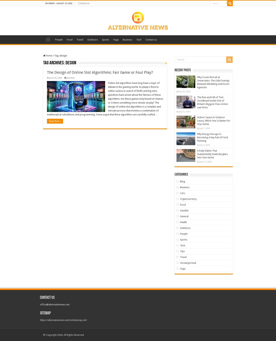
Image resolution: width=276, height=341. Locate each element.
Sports (105, 39)
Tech (138, 39)
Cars (182, 193)
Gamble (71, 78)
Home (48, 39)
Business (127, 39)
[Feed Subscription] (166, 63)
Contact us (83, 3)
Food (69, 39)
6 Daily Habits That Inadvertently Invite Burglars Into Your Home (212, 154)
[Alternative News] (138, 20)
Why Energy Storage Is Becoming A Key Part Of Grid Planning (212, 137)
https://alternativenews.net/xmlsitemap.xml (63, 320)
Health (183, 222)
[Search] (230, 3)
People (59, 39)
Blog (182, 181)
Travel (80, 39)
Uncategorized (188, 262)
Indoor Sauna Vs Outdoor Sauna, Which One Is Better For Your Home (213, 120)
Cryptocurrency (188, 199)
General (184, 216)
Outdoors (92, 39)
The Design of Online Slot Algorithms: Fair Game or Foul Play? (100, 72)
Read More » (55, 121)
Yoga (116, 39)
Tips (182, 251)
